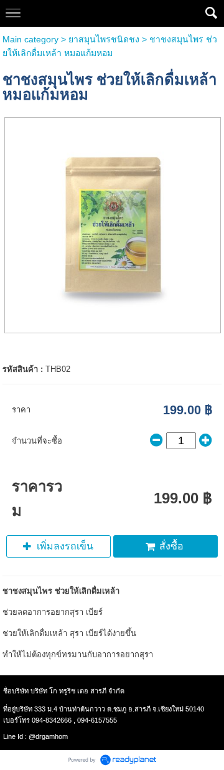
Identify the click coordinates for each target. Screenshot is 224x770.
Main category (30, 39)
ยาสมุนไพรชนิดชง (103, 39)
